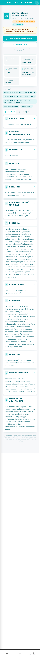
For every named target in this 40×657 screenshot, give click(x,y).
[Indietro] (3, 3)
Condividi (11, 112)
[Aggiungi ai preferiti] (37, 3)
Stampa (25, 112)
